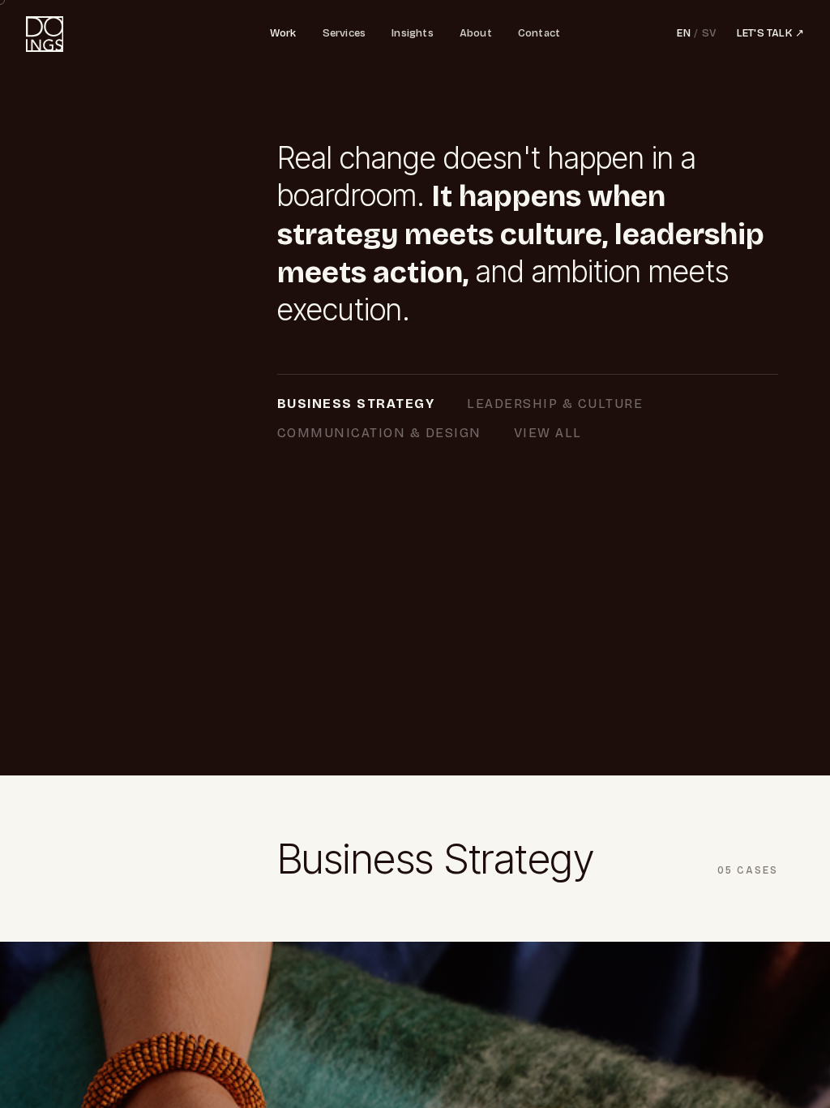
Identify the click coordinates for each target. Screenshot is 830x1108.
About (476, 33)
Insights (412, 33)
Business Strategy (356, 403)
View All (548, 432)
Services (344, 33)
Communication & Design (379, 432)
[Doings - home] (44, 34)
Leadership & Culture (555, 403)
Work (283, 33)
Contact (539, 33)
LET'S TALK (770, 33)
